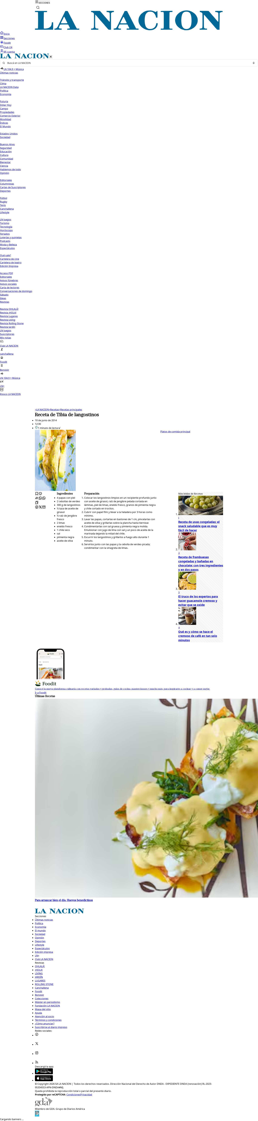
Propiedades (7, 112)
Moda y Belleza (8, 244)
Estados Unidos (9, 133)
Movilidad (5, 119)
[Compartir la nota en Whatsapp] (40, 498)
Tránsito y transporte (12, 80)
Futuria (4, 101)
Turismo (4, 223)
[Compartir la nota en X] (40, 507)
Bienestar (5, 162)
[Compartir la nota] (37, 498)
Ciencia (4, 166)
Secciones (9, 38)
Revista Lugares (9, 316)
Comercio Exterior (10, 115)
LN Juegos (5, 219)
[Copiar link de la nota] (37, 503)
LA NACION (42, 409)
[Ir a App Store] (44, 1080)
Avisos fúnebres (9, 280)
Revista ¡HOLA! (8, 312)
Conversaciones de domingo (16, 291)
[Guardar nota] (37, 494)
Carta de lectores (9, 287)
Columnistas (7, 183)
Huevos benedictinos (64, 900)
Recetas (54, 409)
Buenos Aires (7, 144)
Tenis (3, 205)
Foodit (7, 42)
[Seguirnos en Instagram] (37, 1053)
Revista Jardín (7, 327)
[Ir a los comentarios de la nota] (40, 494)
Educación (6, 151)
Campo (4, 108)
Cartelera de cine (9, 259)
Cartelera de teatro (11, 262)
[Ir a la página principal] (129, 29)
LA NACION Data (9, 87)
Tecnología (6, 226)
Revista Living (7, 319)
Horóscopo (6, 230)
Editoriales (6, 180)
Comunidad (6, 158)
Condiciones (73, 1094)
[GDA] (43, 1105)
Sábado (4, 294)
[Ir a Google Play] (44, 1073)
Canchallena (7, 208)
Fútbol (3, 198)
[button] (129, 225)
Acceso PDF (6, 273)
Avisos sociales (8, 284)
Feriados (5, 234)
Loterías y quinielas (11, 237)
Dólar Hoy (5, 105)
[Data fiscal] (37, 1115)
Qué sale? (5, 255)
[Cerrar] (51, 57)
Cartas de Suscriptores (13, 187)
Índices (4, 123)
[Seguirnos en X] (37, 1044)
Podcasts (5, 241)
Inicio (7, 34)
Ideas (3, 298)
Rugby (3, 201)
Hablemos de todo (10, 169)
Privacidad (86, 1094)
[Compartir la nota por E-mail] (44, 507)
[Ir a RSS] (37, 1063)
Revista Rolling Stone (12, 323)
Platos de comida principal (175, 431)
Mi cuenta (9, 51)
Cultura (4, 155)
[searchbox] (127, 63)
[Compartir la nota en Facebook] (37, 507)
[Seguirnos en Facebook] (37, 1035)
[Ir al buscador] (38, 7)
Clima (3, 83)
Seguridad (6, 148)
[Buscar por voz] (254, 63)
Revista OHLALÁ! (9, 309)
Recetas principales (70, 409)
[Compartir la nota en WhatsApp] (44, 498)
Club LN (8, 47)
